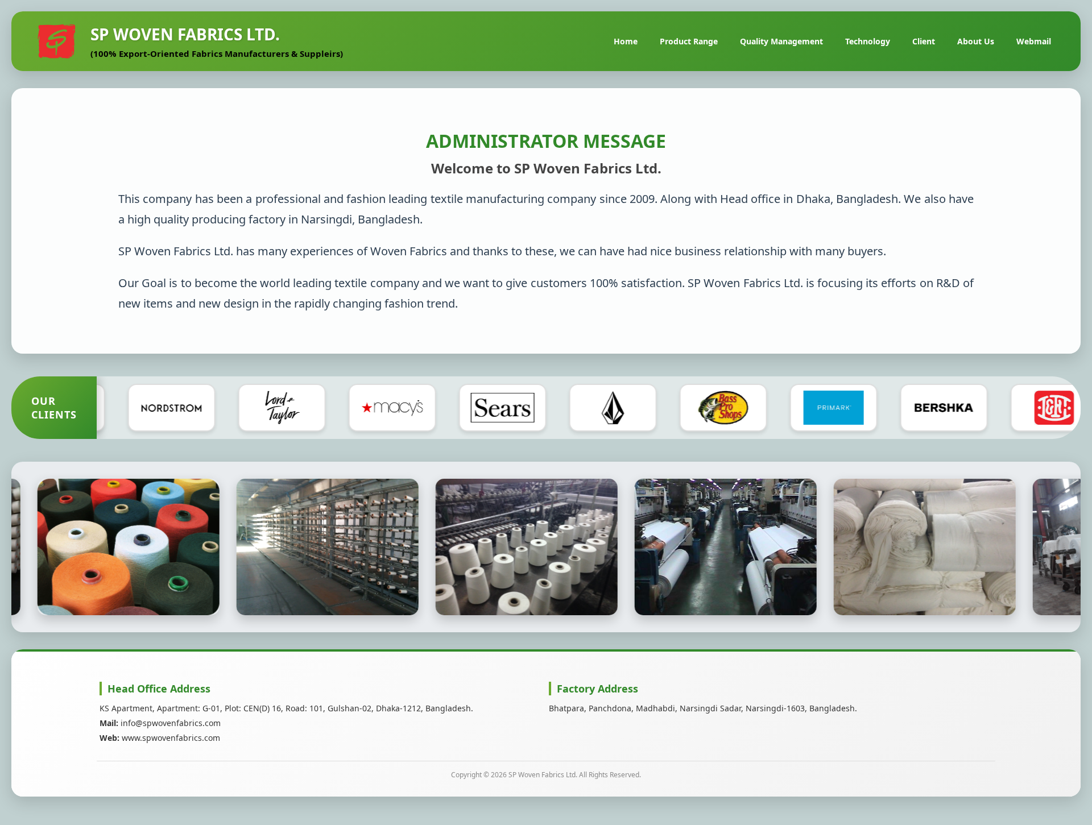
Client (923, 41)
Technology (867, 41)
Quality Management (781, 41)
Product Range (689, 41)
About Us (975, 41)
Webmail (1033, 41)
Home (626, 41)
